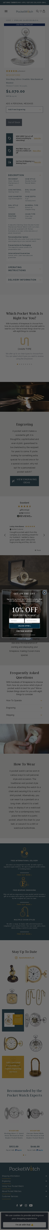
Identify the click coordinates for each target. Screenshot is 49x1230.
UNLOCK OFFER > (24, 626)
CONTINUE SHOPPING (24, 631)
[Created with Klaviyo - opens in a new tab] (24, 639)
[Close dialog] (44, 592)
